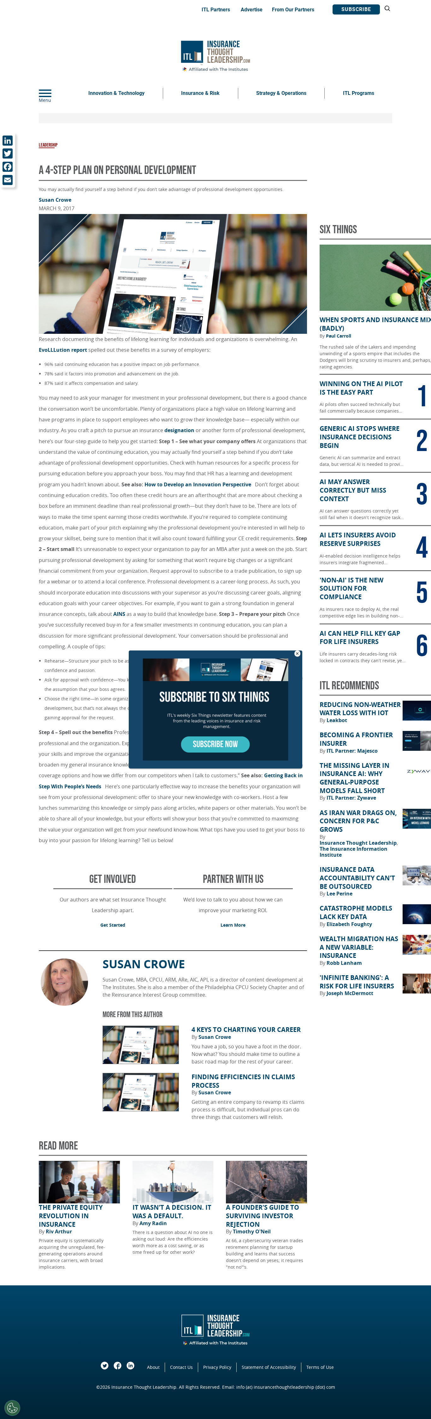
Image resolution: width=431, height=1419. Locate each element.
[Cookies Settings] (12, 1408)
